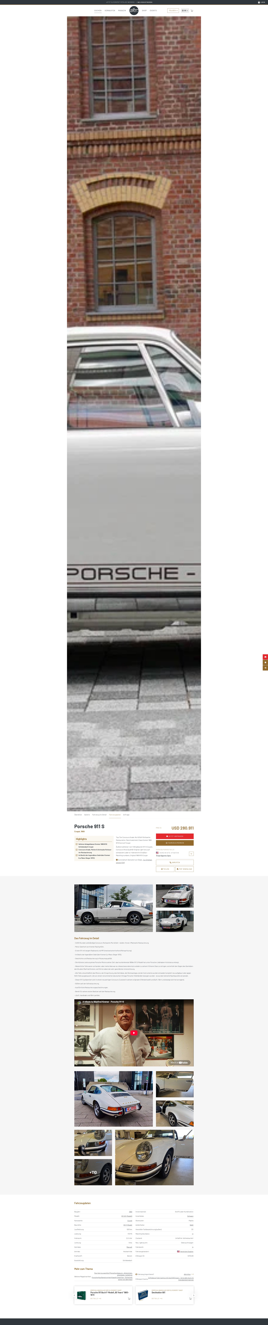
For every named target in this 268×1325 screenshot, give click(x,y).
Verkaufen (110, 10)
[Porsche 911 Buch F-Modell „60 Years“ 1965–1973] (103, 1295)
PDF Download (185, 869)
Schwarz (190, 1216)
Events (153, 10)
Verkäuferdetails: (165, 849)
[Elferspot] (134, 10)
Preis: (159, 828)
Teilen (166, 869)
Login (263, 2)
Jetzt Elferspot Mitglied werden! (129, 2)
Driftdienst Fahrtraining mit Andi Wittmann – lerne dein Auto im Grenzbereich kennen (171, 1279)
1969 (130, 1212)
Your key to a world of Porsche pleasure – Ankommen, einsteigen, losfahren (113, 1274)
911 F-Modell (128, 1225)
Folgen (172, 10)
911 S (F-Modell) (126, 1216)
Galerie (87, 815)
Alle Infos (187, 1274)
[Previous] (74, 1295)
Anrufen (175, 862)
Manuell (129, 1247)
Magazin (122, 10)
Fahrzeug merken (176, 843)
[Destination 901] (165, 1295)
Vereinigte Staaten (186, 1251)
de (185, 10)
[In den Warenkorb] (129, 1298)
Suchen (98, 10)
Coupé (129, 1221)
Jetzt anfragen (175, 836)
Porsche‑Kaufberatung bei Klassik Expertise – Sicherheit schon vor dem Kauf (112, 1278)
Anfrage (126, 815)
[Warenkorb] (192, 10)
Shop (144, 10)
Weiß (191, 1225)
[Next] (193, 1295)
